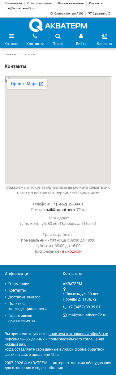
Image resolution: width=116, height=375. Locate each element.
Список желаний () (69, 13)
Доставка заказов (71, 3)
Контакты (96, 3)
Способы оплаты (40, 3)
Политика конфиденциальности (27, 306)
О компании (14, 3)
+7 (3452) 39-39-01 (67, 204)
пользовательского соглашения (76, 339)
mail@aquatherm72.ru (20, 8)
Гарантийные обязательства (21, 318)
